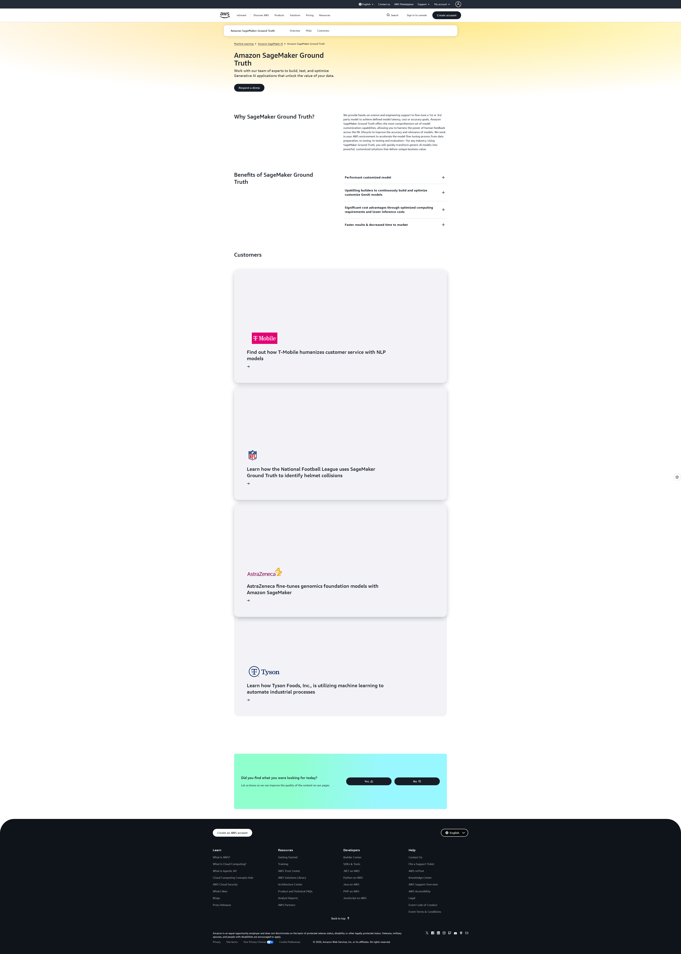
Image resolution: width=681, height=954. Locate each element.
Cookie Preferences (289, 941)
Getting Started (287, 857)
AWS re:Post (416, 871)
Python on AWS (353, 877)
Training (283, 864)
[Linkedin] (438, 933)
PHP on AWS (351, 891)
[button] (261, 15)
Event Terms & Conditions (425, 911)
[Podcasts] (461, 933)
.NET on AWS (351, 871)
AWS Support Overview (423, 884)
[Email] (466, 933)
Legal (412, 898)
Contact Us (415, 857)
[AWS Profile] (458, 4)
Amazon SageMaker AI (270, 43)
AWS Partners (286, 905)
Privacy (217, 941)
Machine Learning (244, 43)
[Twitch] (449, 933)
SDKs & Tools (351, 864)
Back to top (338, 918)
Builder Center (352, 857)
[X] (427, 933)
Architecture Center (290, 884)
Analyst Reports (288, 898)
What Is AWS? (221, 857)
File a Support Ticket (421, 864)
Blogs (216, 898)
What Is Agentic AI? (225, 871)
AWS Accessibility (419, 891)
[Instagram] (444, 933)
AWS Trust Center (289, 871)
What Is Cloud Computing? (229, 864)
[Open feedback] (677, 477)
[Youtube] (455, 933)
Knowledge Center (420, 877)
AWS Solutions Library (292, 877)
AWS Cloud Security (225, 884)
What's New (220, 891)
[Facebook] (432, 933)
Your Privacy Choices (254, 941)
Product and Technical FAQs (295, 891)
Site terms (232, 941)
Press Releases (222, 905)
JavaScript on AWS (355, 898)
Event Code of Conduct (423, 905)
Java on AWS (351, 884)
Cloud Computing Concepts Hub (233, 877)
